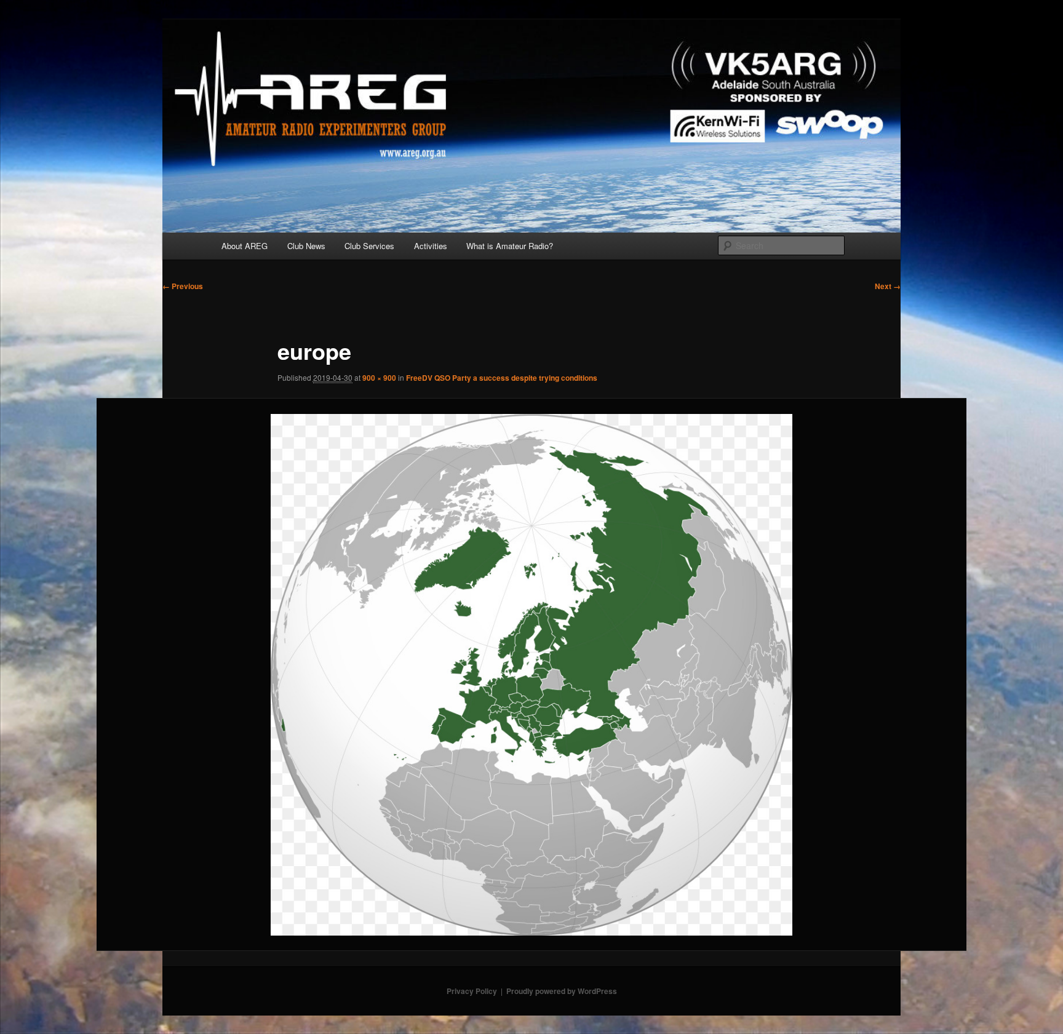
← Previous (182, 286)
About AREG (244, 246)
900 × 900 (379, 377)
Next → (888, 286)
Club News (306, 246)
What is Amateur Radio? (509, 246)
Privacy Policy (472, 990)
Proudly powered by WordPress (561, 990)
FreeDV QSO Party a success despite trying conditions (501, 377)
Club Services (369, 246)
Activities (430, 246)
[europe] (532, 675)
